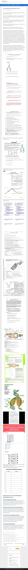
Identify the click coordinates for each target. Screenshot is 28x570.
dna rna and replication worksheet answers (18, 537)
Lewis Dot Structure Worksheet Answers (11, 515)
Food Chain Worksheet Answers (9, 499)
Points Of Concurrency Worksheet (13, 565)
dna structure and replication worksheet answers (9, 538)
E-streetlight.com (4, 1)
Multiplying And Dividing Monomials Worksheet (13, 507)
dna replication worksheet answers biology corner (9, 536)
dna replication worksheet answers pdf (8, 537)
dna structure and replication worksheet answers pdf (9, 540)
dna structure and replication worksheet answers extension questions (12, 539)
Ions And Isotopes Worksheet (9, 523)
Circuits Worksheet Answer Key (13, 564)
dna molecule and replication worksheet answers (9, 535)
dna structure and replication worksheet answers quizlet (10, 541)
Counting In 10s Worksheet (12, 562)
